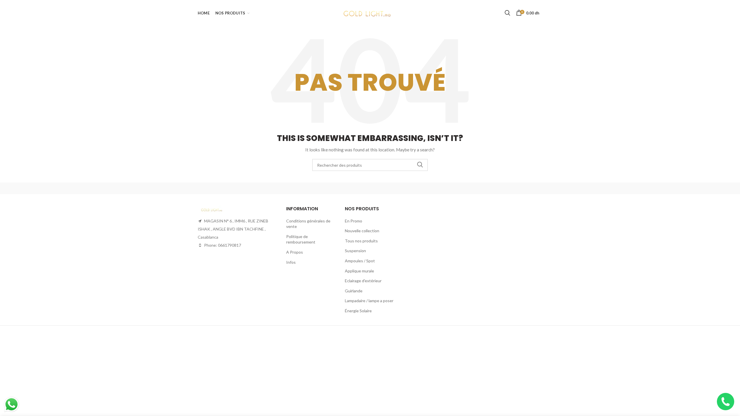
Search (420, 165)
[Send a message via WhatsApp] (11, 404)
